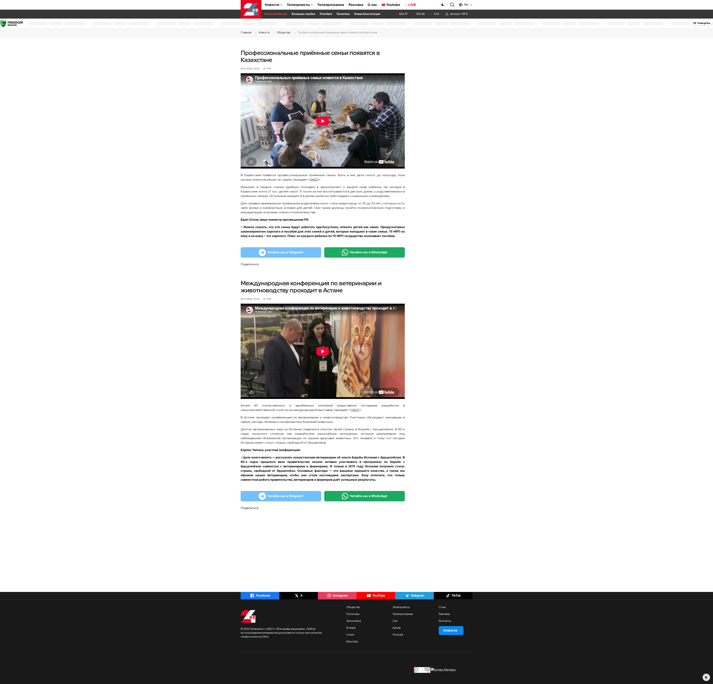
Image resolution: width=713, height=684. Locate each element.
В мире (350, 628)
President (326, 14)
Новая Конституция (367, 14)
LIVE (412, 4)
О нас (372, 4)
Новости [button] (272, 4)
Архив (397, 628)
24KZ (314, 179)
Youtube (393, 4)
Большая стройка (303, 14)
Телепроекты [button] (298, 4)
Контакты (445, 621)
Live (395, 621)
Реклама (356, 4)
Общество (353, 607)
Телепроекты (401, 607)
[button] (452, 5)
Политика (343, 14)
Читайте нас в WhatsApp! (368, 252)
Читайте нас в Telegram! (285, 252)
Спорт (350, 635)
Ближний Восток (275, 14)
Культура (352, 641)
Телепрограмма (330, 4)
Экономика (353, 621)
